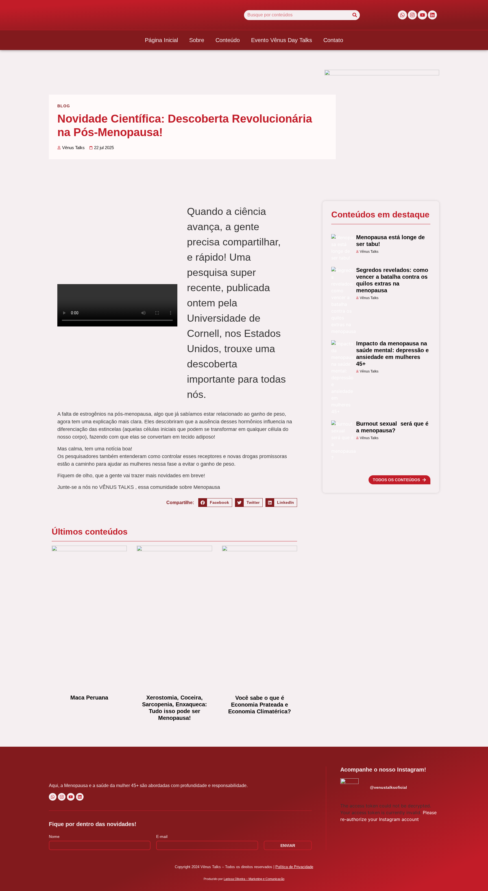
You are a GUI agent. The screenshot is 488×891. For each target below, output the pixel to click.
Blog (63, 106)
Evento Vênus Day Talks (281, 40)
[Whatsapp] (402, 14)
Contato (333, 40)
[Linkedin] (432, 14)
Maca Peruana (89, 697)
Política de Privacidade (294, 867)
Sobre (196, 40)
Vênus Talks (369, 252)
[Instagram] (412, 14)
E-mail (161, 837)
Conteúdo (227, 40)
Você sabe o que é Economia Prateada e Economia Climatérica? (259, 704)
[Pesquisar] (355, 15)
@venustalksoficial (388, 787)
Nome (54, 837)
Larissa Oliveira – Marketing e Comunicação (254, 879)
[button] (215, 502)
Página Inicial (161, 40)
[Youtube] (422, 14)
